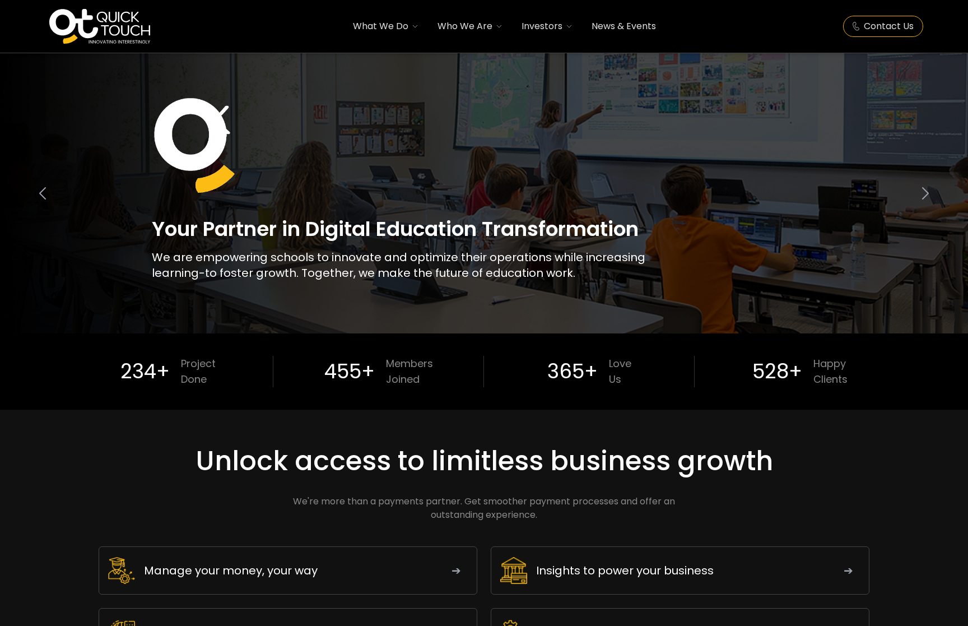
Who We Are (465, 26)
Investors (542, 26)
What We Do (380, 26)
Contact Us (889, 26)
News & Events (624, 26)
